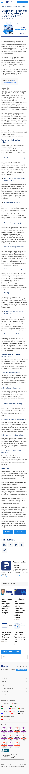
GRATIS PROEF (20, 531)
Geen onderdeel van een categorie (16, 6)
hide (13, 80)
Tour (3, 675)
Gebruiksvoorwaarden (19, 766)
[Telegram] (4, 550)
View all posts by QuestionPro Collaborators (14, 576)
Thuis (2, 6)
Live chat (13, 669)
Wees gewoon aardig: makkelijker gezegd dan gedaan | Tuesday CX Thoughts (6, 606)
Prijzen (4, 685)
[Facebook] (10, 544)
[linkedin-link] (23, 666)
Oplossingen (5, 691)
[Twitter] (16, 544)
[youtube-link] (26, 666)
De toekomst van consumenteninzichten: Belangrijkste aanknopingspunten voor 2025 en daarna (20, 608)
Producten (4, 678)
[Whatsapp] (21, 544)
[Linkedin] (4, 544)
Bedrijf (4, 695)
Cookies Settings (4, 768)
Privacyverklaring (10, 766)
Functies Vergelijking (7, 688)
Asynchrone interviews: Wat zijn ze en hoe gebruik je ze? (20, 637)
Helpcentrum (6, 669)
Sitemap (3, 766)
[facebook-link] (17, 666)
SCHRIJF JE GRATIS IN (22, 2)
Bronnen (4, 681)
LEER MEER (8, 531)
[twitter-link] (20, 666)
